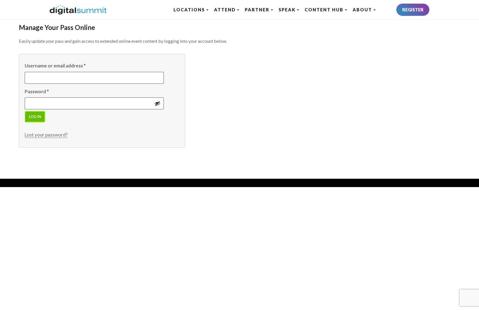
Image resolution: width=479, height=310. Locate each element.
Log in (35, 116)
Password (37, 91)
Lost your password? (46, 135)
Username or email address (55, 66)
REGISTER (413, 9)
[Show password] (157, 103)
